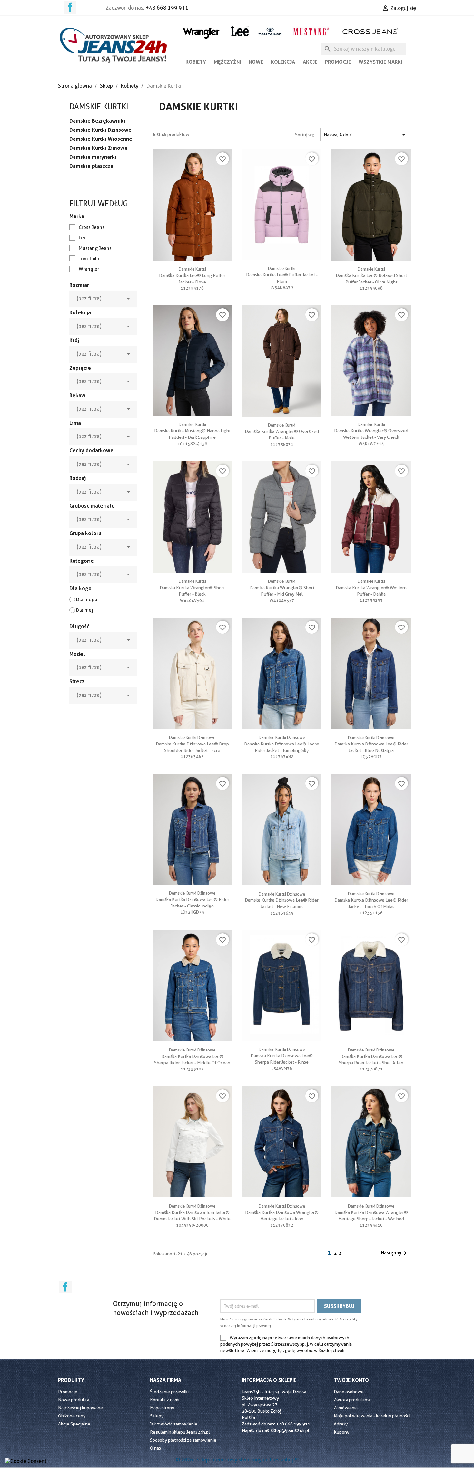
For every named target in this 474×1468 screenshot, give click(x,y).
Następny (395, 1253)
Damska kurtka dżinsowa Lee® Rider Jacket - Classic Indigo (192, 899)
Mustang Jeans (95, 248)
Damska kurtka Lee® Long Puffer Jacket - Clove (192, 275)
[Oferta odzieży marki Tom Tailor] (270, 31)
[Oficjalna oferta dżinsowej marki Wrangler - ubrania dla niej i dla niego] (202, 32)
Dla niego (86, 599)
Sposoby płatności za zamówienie (183, 1440)
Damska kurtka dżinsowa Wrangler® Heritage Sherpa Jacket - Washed (371, 1213)
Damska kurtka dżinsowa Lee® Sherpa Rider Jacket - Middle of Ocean (192, 1056)
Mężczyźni (227, 62)
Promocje (338, 62)
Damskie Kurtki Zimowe (98, 148)
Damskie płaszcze (91, 166)
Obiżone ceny (71, 1415)
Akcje (310, 62)
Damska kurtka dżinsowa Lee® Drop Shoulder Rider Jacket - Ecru (192, 744)
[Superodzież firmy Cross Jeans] (371, 31)
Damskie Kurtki (98, 106)
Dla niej (84, 610)
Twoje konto (351, 1380)
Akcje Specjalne (74, 1423)
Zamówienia (346, 1407)
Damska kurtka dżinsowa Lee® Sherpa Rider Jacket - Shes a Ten (371, 1056)
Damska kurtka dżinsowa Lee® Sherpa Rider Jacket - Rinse (282, 1056)
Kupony (341, 1431)
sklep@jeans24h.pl (290, 1430)
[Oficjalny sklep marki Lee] (240, 30)
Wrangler (89, 269)
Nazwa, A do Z (366, 135)
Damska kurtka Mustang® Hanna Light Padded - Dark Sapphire (192, 431)
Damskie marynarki (92, 157)
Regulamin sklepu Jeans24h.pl (180, 1431)
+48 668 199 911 (167, 8)
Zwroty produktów (352, 1399)
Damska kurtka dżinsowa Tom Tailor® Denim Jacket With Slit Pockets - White (192, 1213)
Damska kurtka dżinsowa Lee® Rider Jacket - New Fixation (282, 900)
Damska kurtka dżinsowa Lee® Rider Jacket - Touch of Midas (371, 900)
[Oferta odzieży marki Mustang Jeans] (311, 31)
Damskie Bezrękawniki (97, 121)
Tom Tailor (90, 259)
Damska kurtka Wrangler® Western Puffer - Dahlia (371, 588)
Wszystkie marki (380, 62)
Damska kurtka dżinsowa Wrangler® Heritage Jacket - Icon (282, 1213)
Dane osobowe (349, 1391)
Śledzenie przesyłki (169, 1391)
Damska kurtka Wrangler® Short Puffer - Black (192, 588)
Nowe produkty (73, 1399)
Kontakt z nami (164, 1399)
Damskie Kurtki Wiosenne (100, 139)
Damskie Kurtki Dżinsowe (100, 130)
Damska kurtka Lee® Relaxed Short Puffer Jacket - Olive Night (371, 275)
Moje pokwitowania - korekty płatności (372, 1415)
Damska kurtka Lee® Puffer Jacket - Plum (282, 275)
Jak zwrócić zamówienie (173, 1423)
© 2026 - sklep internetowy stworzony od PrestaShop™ (237, 1460)
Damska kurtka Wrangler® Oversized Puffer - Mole (282, 431)
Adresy (341, 1423)
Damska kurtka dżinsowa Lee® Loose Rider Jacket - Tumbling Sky (281, 744)
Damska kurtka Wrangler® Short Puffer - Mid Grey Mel (281, 588)
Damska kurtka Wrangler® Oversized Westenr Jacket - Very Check (371, 431)
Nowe (256, 62)
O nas (155, 1448)
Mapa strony (162, 1407)
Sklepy (156, 1415)
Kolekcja (283, 62)
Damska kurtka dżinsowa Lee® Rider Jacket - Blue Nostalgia (371, 744)
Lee (83, 238)
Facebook (70, 7)
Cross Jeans (91, 227)
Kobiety (195, 62)
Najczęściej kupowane (80, 1407)
